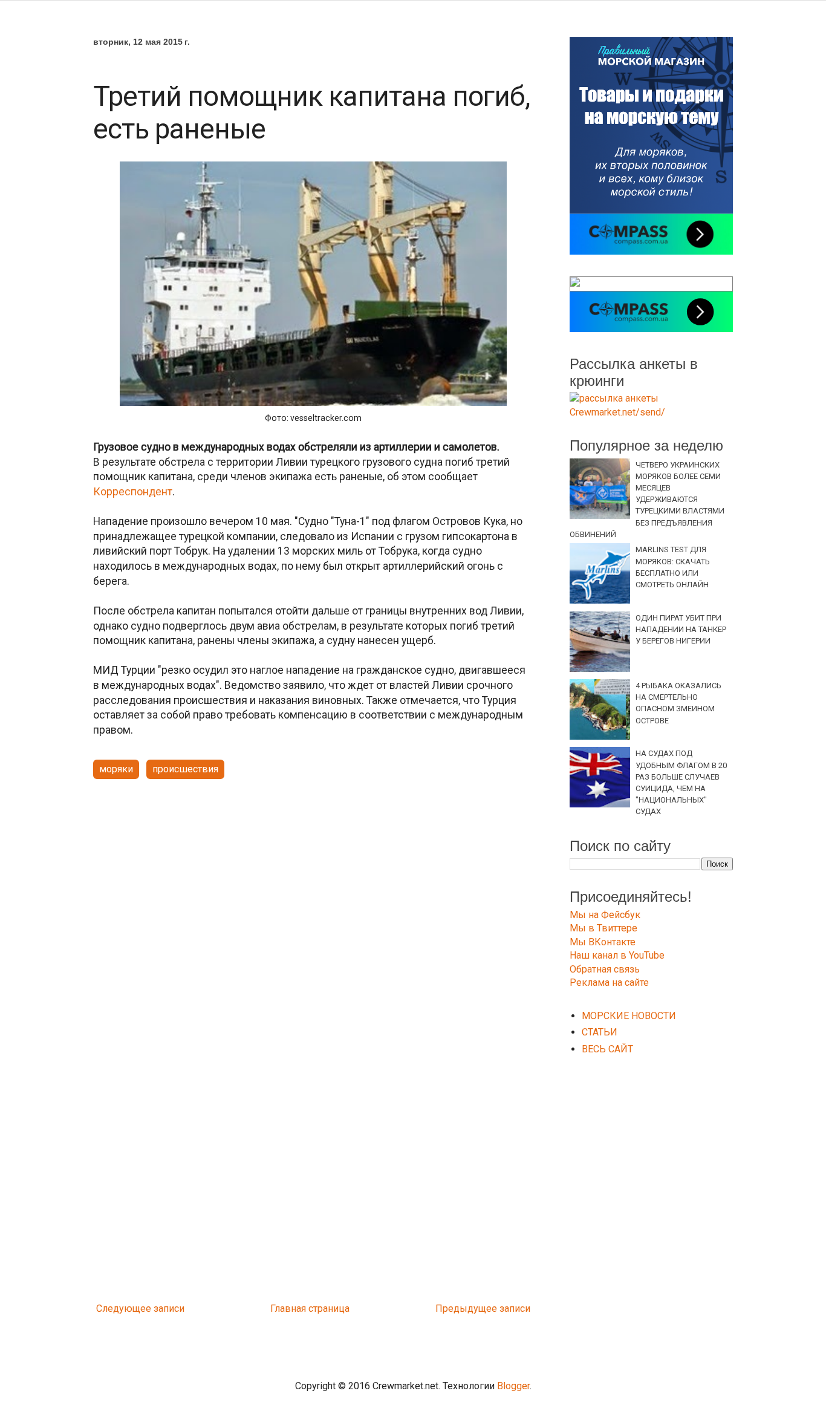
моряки (116, 769)
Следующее (123, 1308)
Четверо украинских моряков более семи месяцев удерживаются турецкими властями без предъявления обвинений (647, 499)
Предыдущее (466, 1308)
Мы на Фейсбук (605, 915)
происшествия (185, 769)
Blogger (513, 1386)
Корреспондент (132, 492)
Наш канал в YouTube (617, 955)
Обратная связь (605, 969)
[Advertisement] (313, 882)
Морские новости (629, 1016)
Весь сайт (607, 1049)
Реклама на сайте (609, 982)
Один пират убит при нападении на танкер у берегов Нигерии (681, 629)
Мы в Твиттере (603, 928)
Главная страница (310, 1308)
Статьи (599, 1032)
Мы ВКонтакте (603, 942)
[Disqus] (313, 1137)
